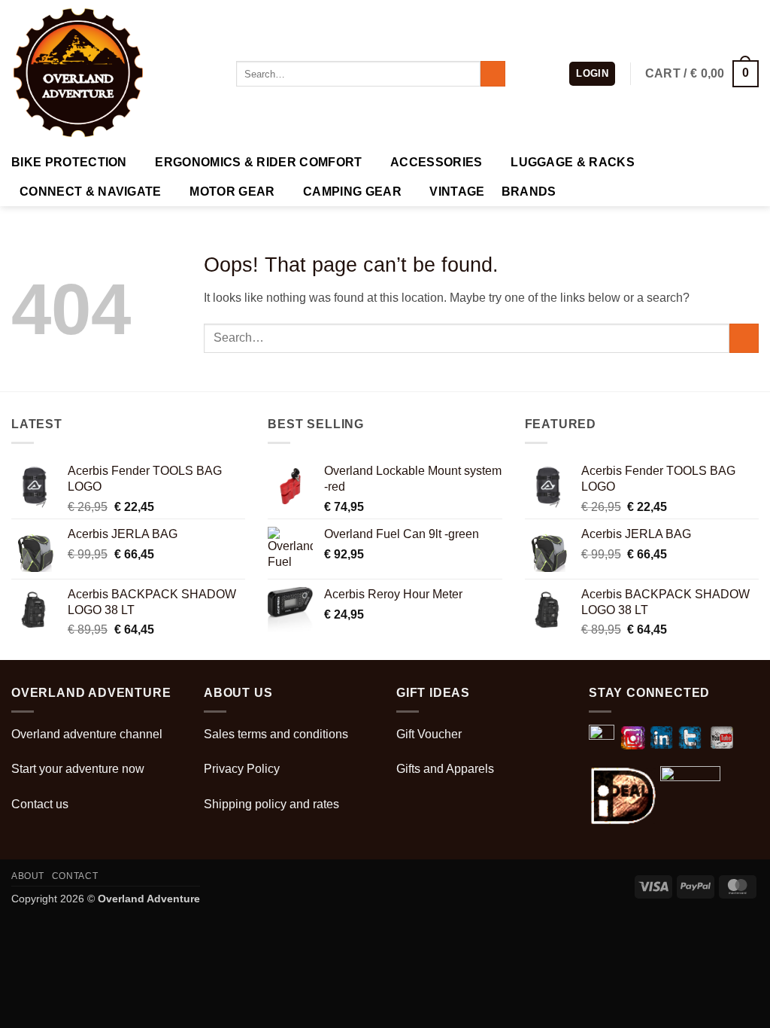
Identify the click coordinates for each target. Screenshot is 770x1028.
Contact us (39, 804)
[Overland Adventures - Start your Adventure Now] (112, 74)
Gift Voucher (429, 734)
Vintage (456, 191)
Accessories (436, 162)
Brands (529, 191)
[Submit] (492, 74)
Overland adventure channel (86, 734)
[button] (592, 74)
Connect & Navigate (91, 191)
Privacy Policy (242, 768)
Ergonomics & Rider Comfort (258, 162)
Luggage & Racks (573, 162)
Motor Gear (231, 191)
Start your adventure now (77, 768)
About (27, 876)
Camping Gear (352, 191)
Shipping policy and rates (271, 804)
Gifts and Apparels (445, 768)
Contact (75, 876)
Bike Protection (69, 162)
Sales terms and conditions (276, 734)
